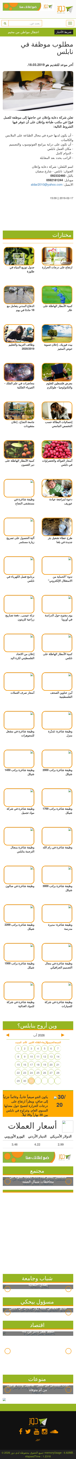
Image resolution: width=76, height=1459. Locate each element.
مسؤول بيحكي (37, 1301)
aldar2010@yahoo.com (47, 184)
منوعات (37, 1379)
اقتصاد (37, 1325)
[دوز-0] (28, 9)
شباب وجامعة (37, 1278)
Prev (8, 1181)
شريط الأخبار (63, 32)
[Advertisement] (38, 1232)
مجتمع (37, 1170)
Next (68, 1181)
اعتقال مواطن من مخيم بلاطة (22, 32)
